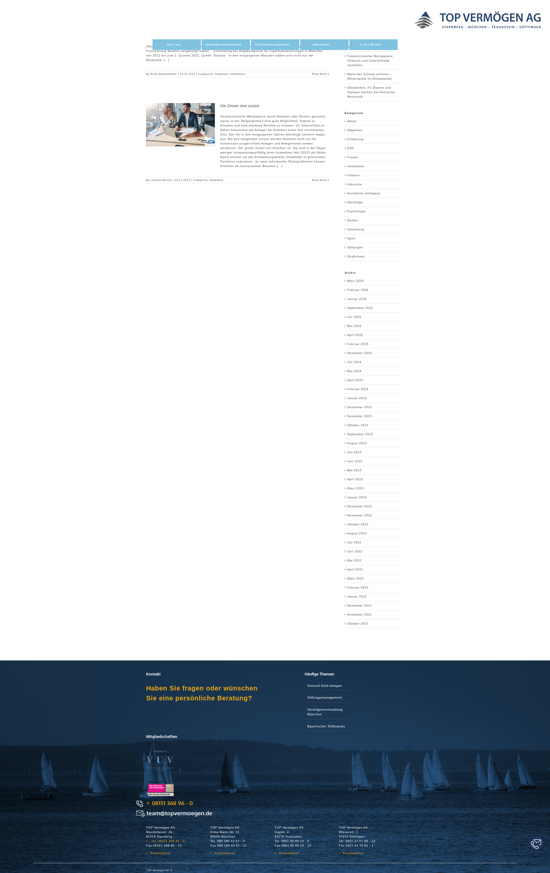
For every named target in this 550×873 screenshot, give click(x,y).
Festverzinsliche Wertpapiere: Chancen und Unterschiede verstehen (370, 60)
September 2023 (360, 434)
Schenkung (355, 229)
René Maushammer (163, 74)
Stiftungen (355, 247)
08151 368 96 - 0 (172, 802)
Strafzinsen (356, 256)
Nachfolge (355, 202)
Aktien (352, 121)
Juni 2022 (354, 551)
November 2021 (359, 614)
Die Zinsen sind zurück (239, 106)
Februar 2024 (357, 389)
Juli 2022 (354, 542)
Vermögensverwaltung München (325, 712)
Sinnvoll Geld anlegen (324, 685)
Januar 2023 (357, 497)
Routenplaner (160, 853)
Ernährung (355, 139)
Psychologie (356, 211)
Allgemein (222, 74)
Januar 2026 (357, 299)
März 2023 (355, 488)
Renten (352, 220)
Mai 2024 (354, 371)
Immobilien (237, 74)
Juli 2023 (354, 452)
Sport (351, 238)
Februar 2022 (357, 587)
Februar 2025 (357, 344)
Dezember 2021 (359, 605)
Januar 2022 (357, 596)
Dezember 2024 (359, 353)
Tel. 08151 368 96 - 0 (167, 841)
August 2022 (357, 533)
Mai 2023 (354, 470)
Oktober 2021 (357, 623)
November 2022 (359, 515)
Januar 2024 (357, 398)
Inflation (353, 175)
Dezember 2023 (359, 407)
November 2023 (359, 416)
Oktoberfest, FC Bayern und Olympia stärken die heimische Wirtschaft (371, 92)
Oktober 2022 (357, 524)
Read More (319, 74)
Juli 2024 (354, 362)
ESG (350, 148)
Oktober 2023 (357, 425)
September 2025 (360, 308)
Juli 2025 (354, 317)
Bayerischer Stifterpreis (326, 726)
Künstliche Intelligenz (363, 193)
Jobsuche (354, 184)
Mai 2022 (354, 560)
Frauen (352, 157)
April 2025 (355, 335)
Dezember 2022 (359, 506)
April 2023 (355, 479)
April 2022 (355, 569)
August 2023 (357, 443)
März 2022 (355, 578)
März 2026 (355, 281)
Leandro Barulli (161, 180)
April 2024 (355, 380)
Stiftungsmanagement (324, 697)
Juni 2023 (354, 461)
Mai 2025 (354, 326)
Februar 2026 (357, 290)
